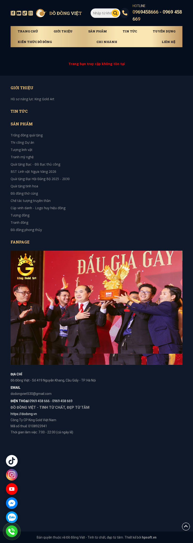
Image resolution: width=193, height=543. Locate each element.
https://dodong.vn (24, 414)
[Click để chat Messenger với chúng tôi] (12, 503)
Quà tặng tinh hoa (24, 186)
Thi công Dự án (22, 142)
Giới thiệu (63, 31)
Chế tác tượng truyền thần (31, 200)
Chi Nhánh (106, 42)
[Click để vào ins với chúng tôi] (12, 475)
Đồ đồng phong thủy (26, 229)
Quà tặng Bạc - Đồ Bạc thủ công (35, 164)
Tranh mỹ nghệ (22, 157)
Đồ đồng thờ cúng (24, 193)
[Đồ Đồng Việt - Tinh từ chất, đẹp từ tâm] (59, 13)
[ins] (30, 13)
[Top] (186, 526)
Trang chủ (28, 31)
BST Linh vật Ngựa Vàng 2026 (33, 171)
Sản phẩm (97, 31)
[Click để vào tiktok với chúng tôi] (12, 461)
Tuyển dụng (164, 31)
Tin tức (130, 31)
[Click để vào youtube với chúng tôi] (12, 489)
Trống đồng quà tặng (27, 135)
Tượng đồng (20, 215)
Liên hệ (168, 42)
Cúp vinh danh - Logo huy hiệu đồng (38, 208)
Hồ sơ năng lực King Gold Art (32, 99)
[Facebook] (13, 13)
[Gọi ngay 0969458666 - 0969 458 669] (12, 531)
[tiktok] (24, 13)
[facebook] (96, 307)
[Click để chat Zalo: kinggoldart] (12, 517)
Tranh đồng (19, 222)
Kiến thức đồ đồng (35, 42)
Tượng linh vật (21, 149)
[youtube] (18, 13)
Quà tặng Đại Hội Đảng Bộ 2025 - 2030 (40, 179)
